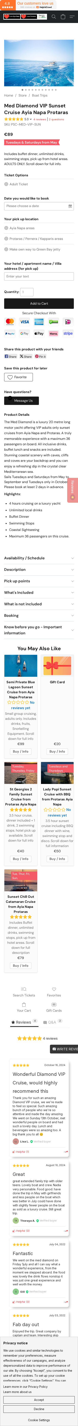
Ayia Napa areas (22, 228)
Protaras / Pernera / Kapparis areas (36, 239)
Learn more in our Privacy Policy (25, 1386)
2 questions (56, 119)
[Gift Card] (57, 666)
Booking (11, 615)
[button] (26, 16)
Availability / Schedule (24, 558)
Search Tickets (24, 995)
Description (15, 569)
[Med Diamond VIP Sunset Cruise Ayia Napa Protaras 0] (39, 63)
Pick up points (17, 581)
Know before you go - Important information (33, 630)
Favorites (54, 995)
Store (23, 95)
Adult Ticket (19, 184)
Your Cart (24, 1010)
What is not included (23, 604)
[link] (39, 1419)
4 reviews (39, 119)
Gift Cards (54, 1010)
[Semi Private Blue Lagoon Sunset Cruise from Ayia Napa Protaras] (20, 666)
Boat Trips (39, 95)
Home (8, 95)
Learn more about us (17, 1392)
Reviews (73, 487)
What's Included (18, 592)
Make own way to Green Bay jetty (35, 249)
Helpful (20, 1151)
